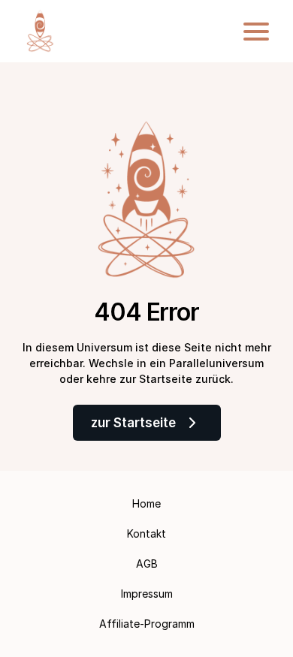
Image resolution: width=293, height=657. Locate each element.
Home (146, 503)
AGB (147, 563)
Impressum (147, 593)
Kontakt (146, 533)
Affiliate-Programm (147, 623)
